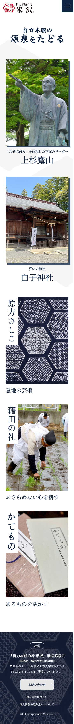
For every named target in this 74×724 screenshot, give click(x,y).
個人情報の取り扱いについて (37, 704)
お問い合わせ (37, 685)
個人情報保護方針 (36, 696)
